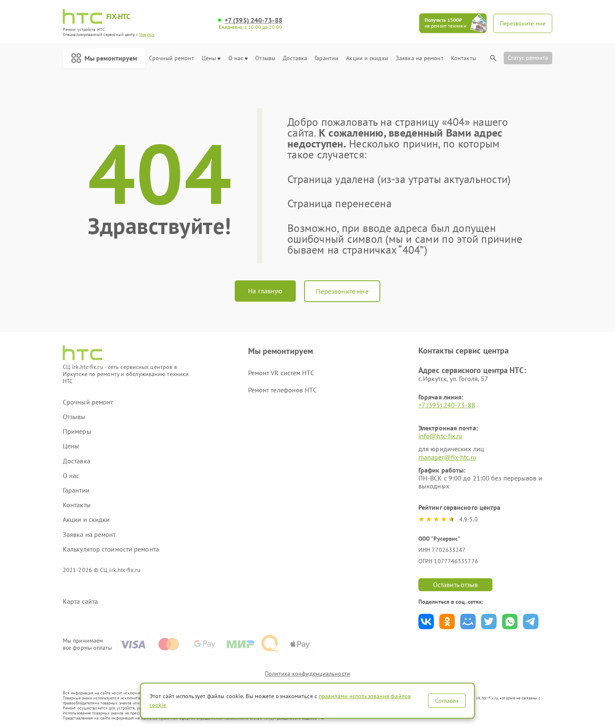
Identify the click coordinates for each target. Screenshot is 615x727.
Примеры (77, 431)
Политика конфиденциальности (307, 673)
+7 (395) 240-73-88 (253, 20)
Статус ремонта (528, 57)
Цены (209, 58)
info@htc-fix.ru (440, 436)
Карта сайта (80, 601)
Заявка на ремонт (419, 58)
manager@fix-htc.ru (447, 457)
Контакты (463, 58)
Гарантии (326, 58)
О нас (235, 58)
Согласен (447, 700)
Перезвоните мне (342, 291)
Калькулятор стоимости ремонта (111, 549)
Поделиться (426, 621)
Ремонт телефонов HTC (282, 390)
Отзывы (265, 58)
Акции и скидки (367, 58)
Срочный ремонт (171, 58)
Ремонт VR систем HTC (281, 373)
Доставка (295, 58)
